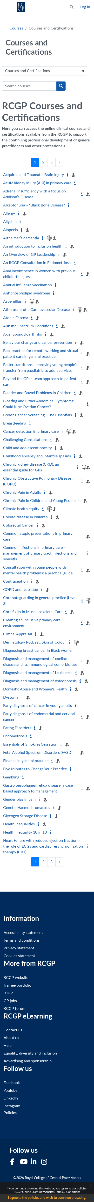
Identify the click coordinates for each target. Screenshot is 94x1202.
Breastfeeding (14, 423)
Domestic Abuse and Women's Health (35, 689)
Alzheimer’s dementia (21, 238)
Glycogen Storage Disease (25, 816)
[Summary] (68, 175)
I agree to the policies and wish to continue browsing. (47, 1198)
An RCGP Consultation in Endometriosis (37, 263)
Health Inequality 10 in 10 (25, 832)
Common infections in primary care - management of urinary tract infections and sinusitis (40, 553)
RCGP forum (14, 1009)
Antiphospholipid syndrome (26, 293)
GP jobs (10, 1001)
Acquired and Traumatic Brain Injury (33, 175)
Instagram (12, 1106)
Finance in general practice (25, 761)
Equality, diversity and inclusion (30, 1053)
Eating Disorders (17, 728)
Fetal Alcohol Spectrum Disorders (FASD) (37, 753)
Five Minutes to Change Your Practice (35, 769)
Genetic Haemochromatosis (26, 808)
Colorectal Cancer (18, 525)
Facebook (12, 1083)
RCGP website (16, 978)
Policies (10, 1113)
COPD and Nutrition (20, 590)
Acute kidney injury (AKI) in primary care (37, 183)
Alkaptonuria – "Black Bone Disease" (34, 205)
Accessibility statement (23, 933)
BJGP (8, 993)
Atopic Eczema (15, 318)
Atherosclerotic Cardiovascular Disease (36, 310)
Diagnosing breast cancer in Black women (38, 650)
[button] (71, 7)
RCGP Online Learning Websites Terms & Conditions (47, 1191)
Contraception (15, 581)
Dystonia (10, 697)
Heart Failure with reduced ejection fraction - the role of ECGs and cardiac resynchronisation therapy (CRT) (43, 846)
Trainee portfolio (17, 985)
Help (8, 1046)
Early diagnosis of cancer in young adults (37, 706)
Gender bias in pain (19, 799)
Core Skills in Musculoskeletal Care (32, 612)
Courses (16, 28)
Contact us (13, 1030)
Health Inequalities (19, 824)
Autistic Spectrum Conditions (28, 326)
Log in (85, 7)
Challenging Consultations (25, 440)
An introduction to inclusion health (32, 246)
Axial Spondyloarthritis (22, 334)
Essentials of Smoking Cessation (30, 744)
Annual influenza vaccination (27, 285)
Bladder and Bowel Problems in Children (37, 393)
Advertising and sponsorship (28, 1061)
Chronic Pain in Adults (22, 492)
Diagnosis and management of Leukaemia (38, 673)
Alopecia (10, 230)
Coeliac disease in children (25, 517)
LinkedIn (11, 1098)
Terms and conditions (22, 940)
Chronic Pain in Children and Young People (39, 501)
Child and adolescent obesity (27, 448)
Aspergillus (12, 301)
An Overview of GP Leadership (29, 255)
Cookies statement (19, 956)
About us (11, 1038)
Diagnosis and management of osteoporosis (40, 681)
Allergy (9, 213)
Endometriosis (15, 736)
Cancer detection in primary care (31, 431)
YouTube (10, 1090)
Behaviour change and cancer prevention (37, 342)
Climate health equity (21, 509)
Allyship (10, 222)
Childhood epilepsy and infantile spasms (37, 456)
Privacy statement (19, 948)
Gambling (11, 777)
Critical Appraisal (17, 634)
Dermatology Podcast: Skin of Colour (34, 642)
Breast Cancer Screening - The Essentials (37, 415)
